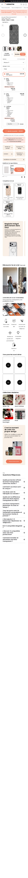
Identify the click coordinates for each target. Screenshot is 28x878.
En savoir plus (22, 59)
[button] (21, 4)
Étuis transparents (11, 17)
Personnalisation (6, 7)
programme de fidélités (15, 141)
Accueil (3, 17)
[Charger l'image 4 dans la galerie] (19, 48)
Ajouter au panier (19, 169)
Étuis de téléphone (16, 7)
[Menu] (2, 4)
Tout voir (22, 265)
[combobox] (14, 62)
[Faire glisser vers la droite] (25, 35)
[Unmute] (14, 290)
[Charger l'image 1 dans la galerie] (5, 48)
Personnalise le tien (14, 461)
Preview (21, 123)
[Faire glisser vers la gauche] (3, 35)
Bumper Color (6, 66)
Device (4, 59)
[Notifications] (5, 4)
